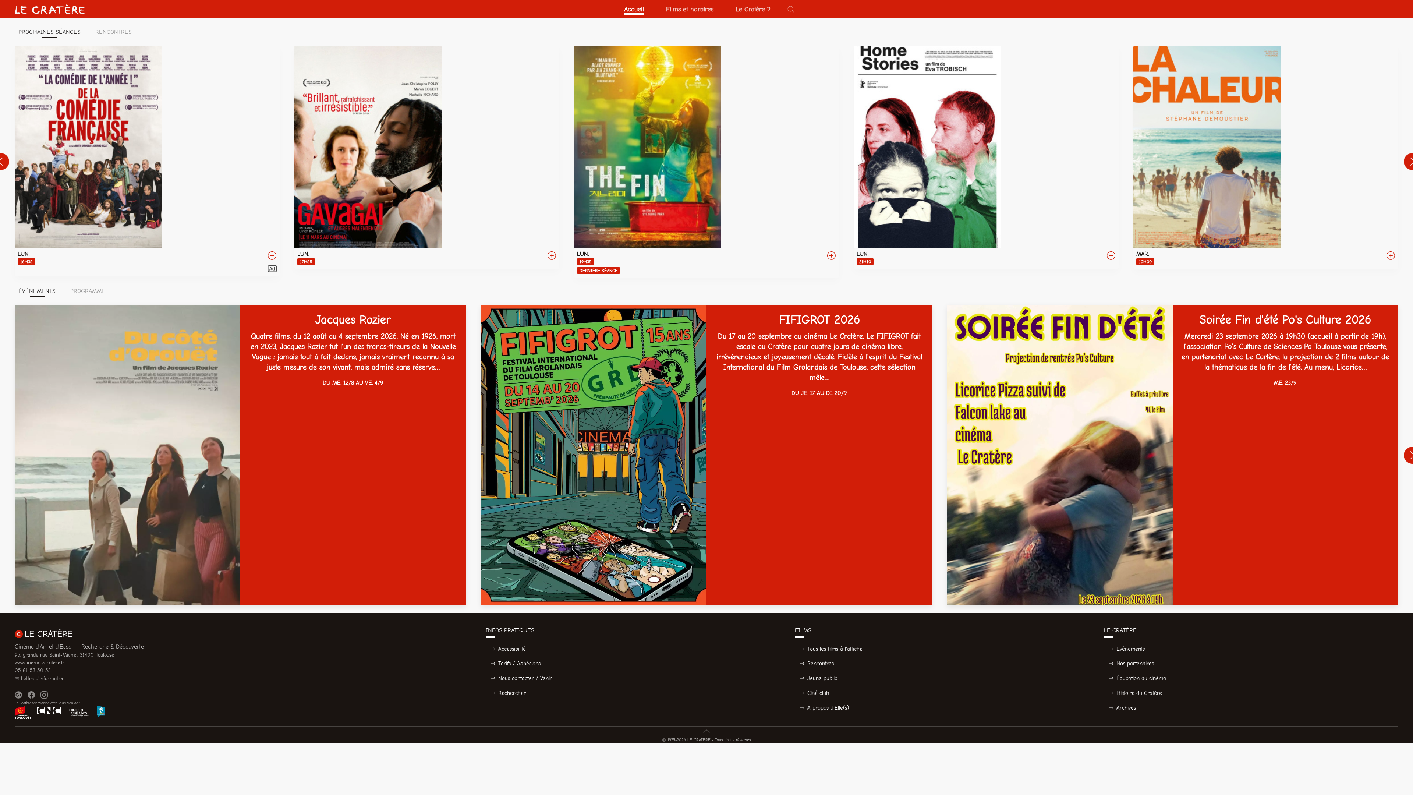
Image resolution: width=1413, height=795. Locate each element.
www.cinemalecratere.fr (40, 663)
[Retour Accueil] (50, 9)
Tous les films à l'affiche (835, 649)
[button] (790, 9)
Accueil (634, 9)
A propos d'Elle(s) (828, 707)
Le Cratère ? (753, 9)
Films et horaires (689, 9)
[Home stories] (986, 157)
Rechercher (512, 693)
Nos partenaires (1135, 663)
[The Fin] (706, 162)
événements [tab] (37, 291)
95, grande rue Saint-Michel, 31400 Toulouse (64, 655)
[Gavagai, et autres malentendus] (426, 157)
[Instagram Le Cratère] (44, 695)
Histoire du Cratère (1139, 693)
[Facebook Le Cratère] (31, 695)
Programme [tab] (87, 291)
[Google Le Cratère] (18, 695)
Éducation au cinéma (1141, 678)
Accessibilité (512, 649)
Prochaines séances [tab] (49, 32)
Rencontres (820, 663)
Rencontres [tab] (113, 32)
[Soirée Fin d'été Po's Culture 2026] (1172, 455)
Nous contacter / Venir (525, 678)
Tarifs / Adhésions (519, 663)
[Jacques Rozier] (240, 455)
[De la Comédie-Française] (147, 161)
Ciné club (818, 693)
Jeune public (822, 678)
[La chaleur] (1265, 157)
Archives (1126, 707)
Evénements (1130, 649)
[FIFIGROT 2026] (706, 455)
